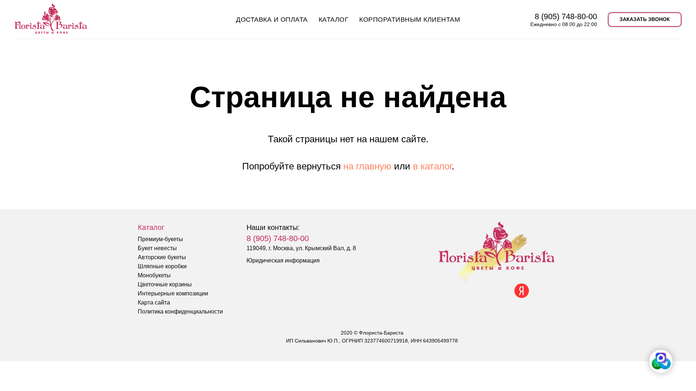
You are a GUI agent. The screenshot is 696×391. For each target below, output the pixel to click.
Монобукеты (154, 275)
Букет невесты (157, 248)
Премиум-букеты (160, 239)
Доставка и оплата (272, 19)
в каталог (432, 166)
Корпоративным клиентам (409, 19)
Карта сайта (154, 302)
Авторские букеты (162, 257)
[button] (645, 19)
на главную (367, 166)
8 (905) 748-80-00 (566, 16)
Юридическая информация (283, 260)
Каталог (334, 19)
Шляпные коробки (162, 266)
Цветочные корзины (165, 284)
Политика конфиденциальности (180, 311)
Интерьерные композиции (173, 293)
